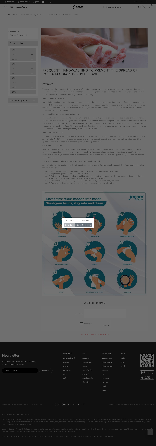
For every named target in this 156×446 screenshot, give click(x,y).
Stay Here (69, 225)
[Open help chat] (150, 432)
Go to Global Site (84, 225)
